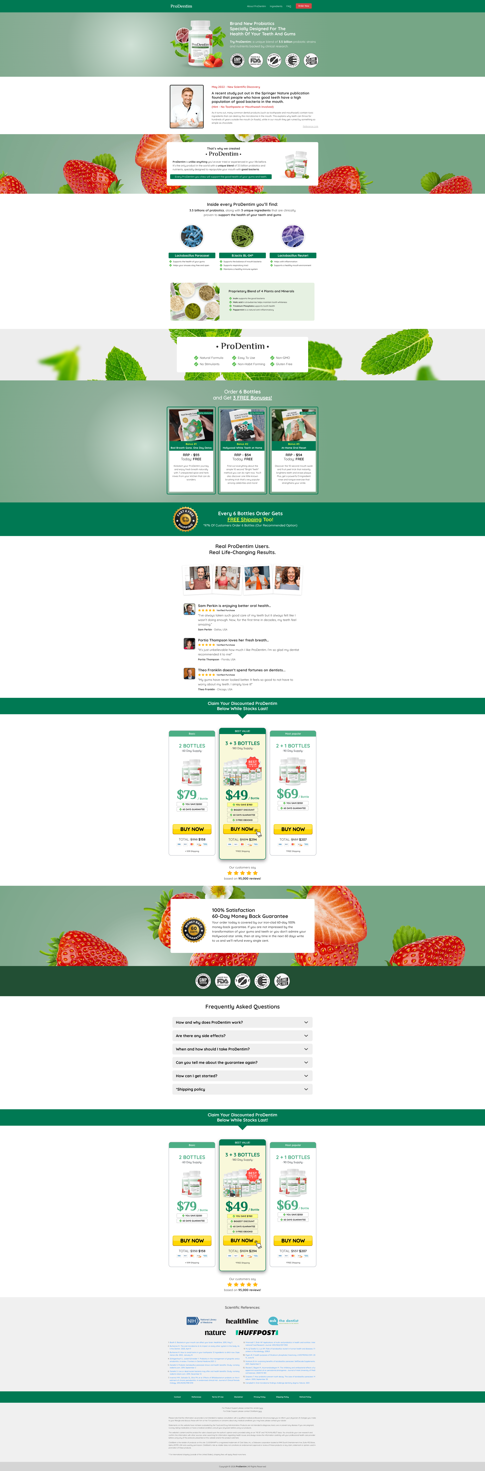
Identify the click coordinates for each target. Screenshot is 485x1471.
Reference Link (310, 126)
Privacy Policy (259, 1397)
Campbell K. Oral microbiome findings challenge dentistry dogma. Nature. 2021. (278, 1383)
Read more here (239, 1454)
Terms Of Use (217, 1397)
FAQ (288, 6)
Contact (177, 1397)
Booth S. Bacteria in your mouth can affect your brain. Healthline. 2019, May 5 (201, 1342)
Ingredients (276, 6)
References (196, 1397)
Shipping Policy (282, 1397)
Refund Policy (305, 1397)
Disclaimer (238, 1397)
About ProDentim (256, 6)
